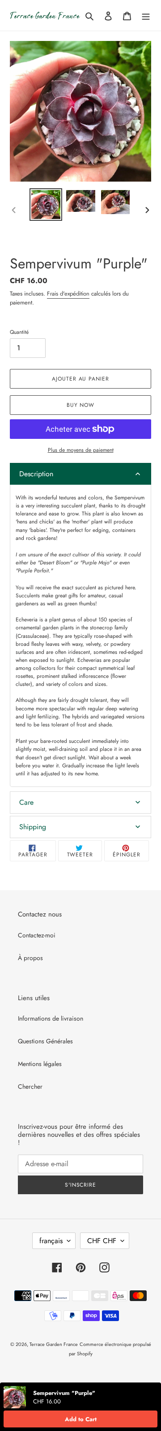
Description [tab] (36, 474)
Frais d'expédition (68, 293)
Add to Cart (81, 1419)
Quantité (19, 332)
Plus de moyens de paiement (81, 450)
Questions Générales (45, 1041)
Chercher (30, 1086)
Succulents (28, 596)
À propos (30, 957)
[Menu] (145, 15)
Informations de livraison (50, 1018)
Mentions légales (40, 1063)
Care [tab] (26, 802)
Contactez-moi (36, 935)
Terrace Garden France (54, 1344)
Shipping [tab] (32, 827)
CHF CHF (101, 1241)
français (51, 1241)
